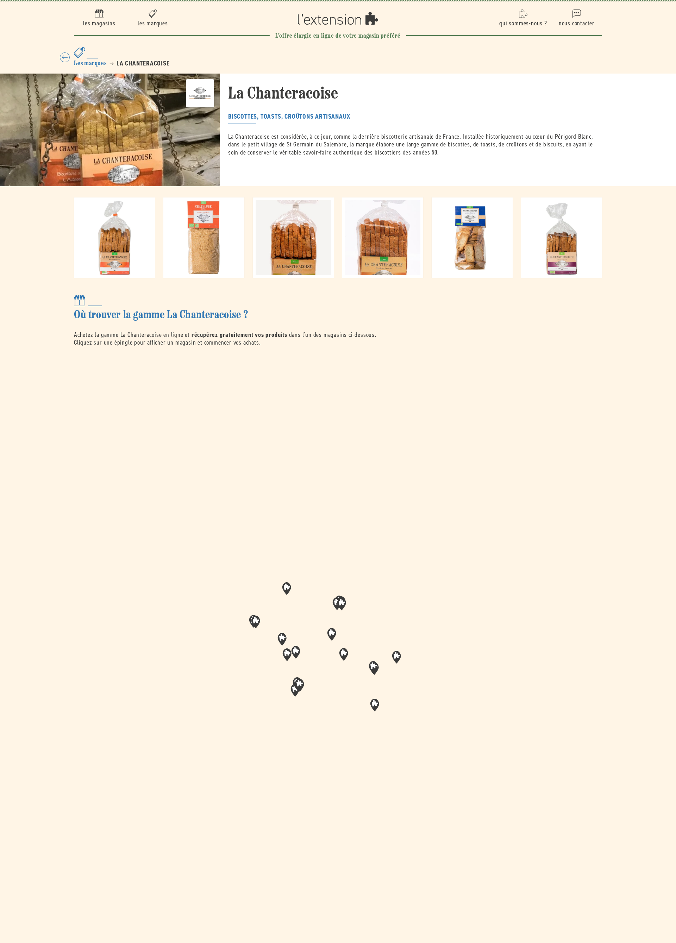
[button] (343, 654)
